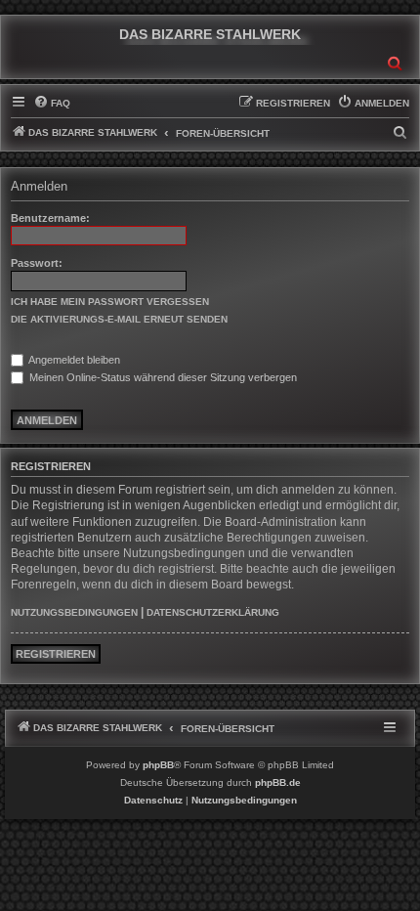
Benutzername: (50, 218)
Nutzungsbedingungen (74, 612)
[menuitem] (51, 103)
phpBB (158, 764)
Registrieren (56, 654)
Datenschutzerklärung (213, 612)
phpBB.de (278, 782)
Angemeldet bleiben (73, 360)
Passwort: (37, 263)
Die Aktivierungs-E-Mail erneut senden (119, 319)
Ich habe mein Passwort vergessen (110, 301)
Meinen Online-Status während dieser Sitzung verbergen (161, 377)
